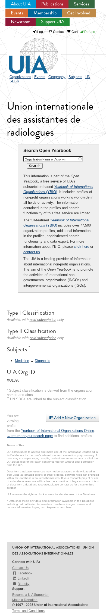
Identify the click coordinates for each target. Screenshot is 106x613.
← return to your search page (30, 436)
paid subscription (43, 320)
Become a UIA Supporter (30, 595)
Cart (74, 32)
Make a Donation (25, 600)
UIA (27, 53)
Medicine (22, 361)
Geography (57, 77)
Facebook (25, 573)
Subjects (75, 77)
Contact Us (20, 568)
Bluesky (23, 584)
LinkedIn (24, 578)
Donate (89, 32)
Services (81, 4)
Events (17, 13)
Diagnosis (42, 361)
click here (81, 246)
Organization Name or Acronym (45, 159)
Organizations (20, 77)
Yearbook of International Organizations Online (57, 431)
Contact (58, 32)
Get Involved (78, 13)
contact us (31, 252)
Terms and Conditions (28, 611)
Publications (52, 4)
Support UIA (52, 21)
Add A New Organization (74, 418)
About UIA (21, 4)
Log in (41, 32)
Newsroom (20, 21)
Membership (45, 13)
